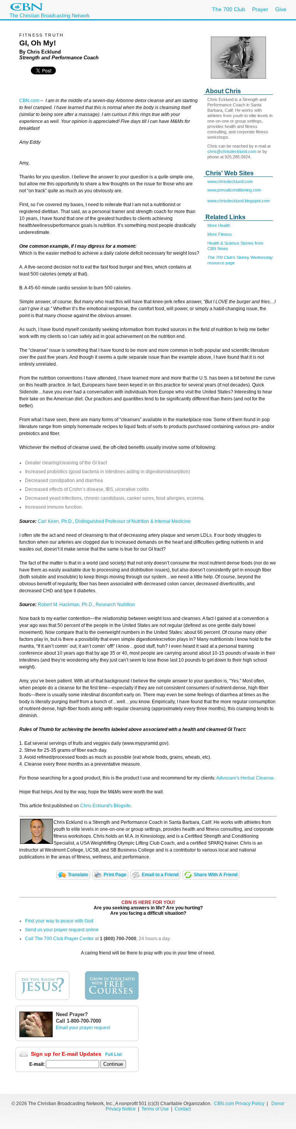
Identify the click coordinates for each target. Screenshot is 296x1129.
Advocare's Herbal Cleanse (245, 778)
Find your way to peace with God (59, 921)
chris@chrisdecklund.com (231, 151)
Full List (113, 1054)
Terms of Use (155, 1109)
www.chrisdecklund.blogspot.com (238, 200)
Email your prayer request (83, 1027)
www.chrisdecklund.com (230, 181)
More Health (218, 225)
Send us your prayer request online (62, 929)
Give (280, 9)
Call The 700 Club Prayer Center (59, 938)
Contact (183, 1109)
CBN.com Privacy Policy (239, 1103)
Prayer (260, 9)
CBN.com (29, 100)
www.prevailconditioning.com (234, 190)
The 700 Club (228, 9)
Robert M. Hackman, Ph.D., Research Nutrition (86, 604)
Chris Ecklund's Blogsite (105, 805)
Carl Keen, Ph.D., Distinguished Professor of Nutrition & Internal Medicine (114, 521)
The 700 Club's (222, 257)
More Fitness (219, 234)
